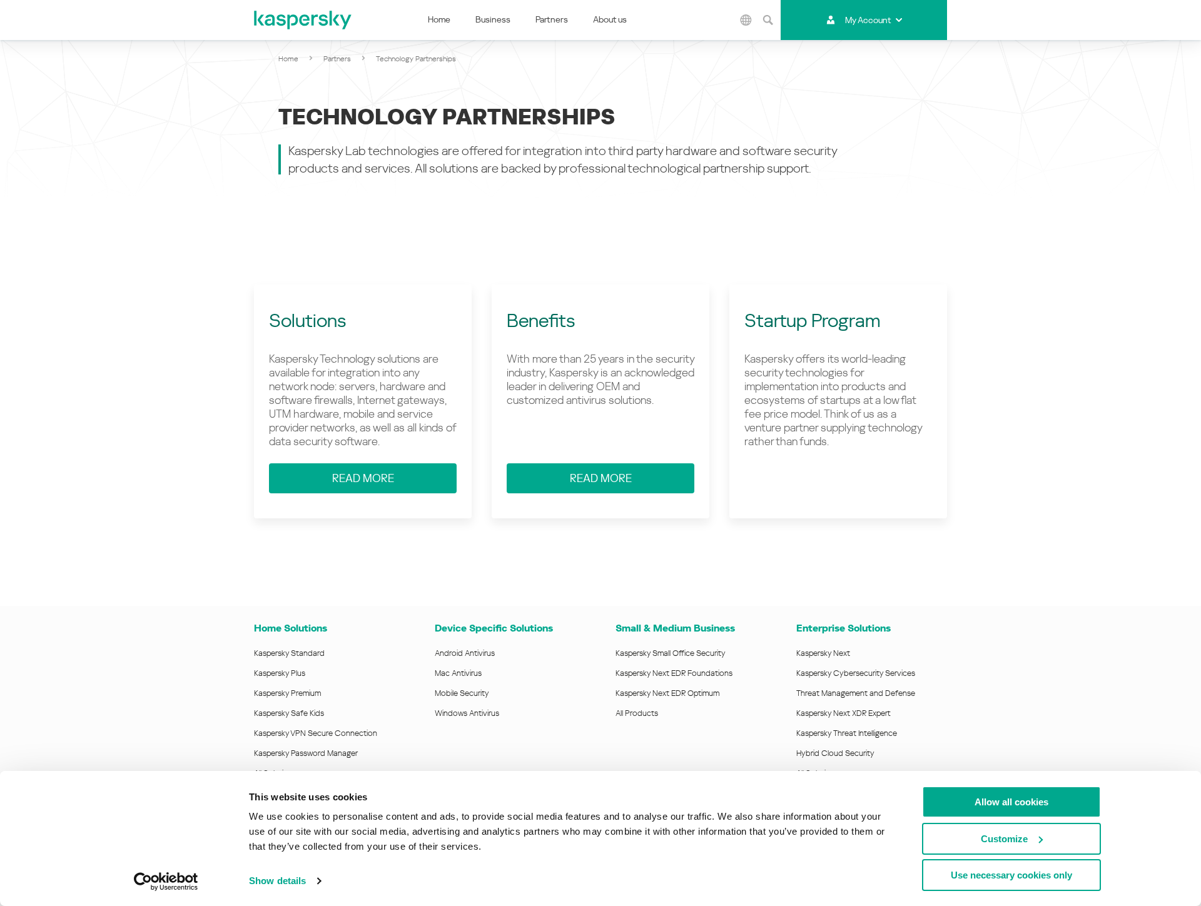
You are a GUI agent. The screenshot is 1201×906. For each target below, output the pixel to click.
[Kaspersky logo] (303, 20)
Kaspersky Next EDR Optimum (667, 693)
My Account (868, 20)
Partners (551, 19)
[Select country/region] (746, 20)
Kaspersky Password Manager (306, 753)
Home (439, 19)
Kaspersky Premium (287, 693)
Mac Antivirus (458, 673)
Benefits (541, 320)
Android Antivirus (465, 653)
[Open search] (768, 20)
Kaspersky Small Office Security (671, 653)
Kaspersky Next (823, 653)
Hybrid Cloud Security (835, 753)
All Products (637, 713)
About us (610, 19)
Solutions (308, 320)
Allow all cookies (1011, 802)
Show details (277, 880)
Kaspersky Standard (289, 653)
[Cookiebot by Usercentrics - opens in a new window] (166, 881)
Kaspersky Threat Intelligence (846, 733)
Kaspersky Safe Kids (289, 713)
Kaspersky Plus (279, 673)
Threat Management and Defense (855, 693)
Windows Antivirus (467, 713)
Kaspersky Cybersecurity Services (855, 673)
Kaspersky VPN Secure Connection (315, 733)
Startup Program (812, 320)
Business (492, 19)
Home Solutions (290, 628)
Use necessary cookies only (1011, 875)
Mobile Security (462, 693)
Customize (1004, 838)
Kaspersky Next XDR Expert (843, 713)
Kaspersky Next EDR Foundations (674, 673)
